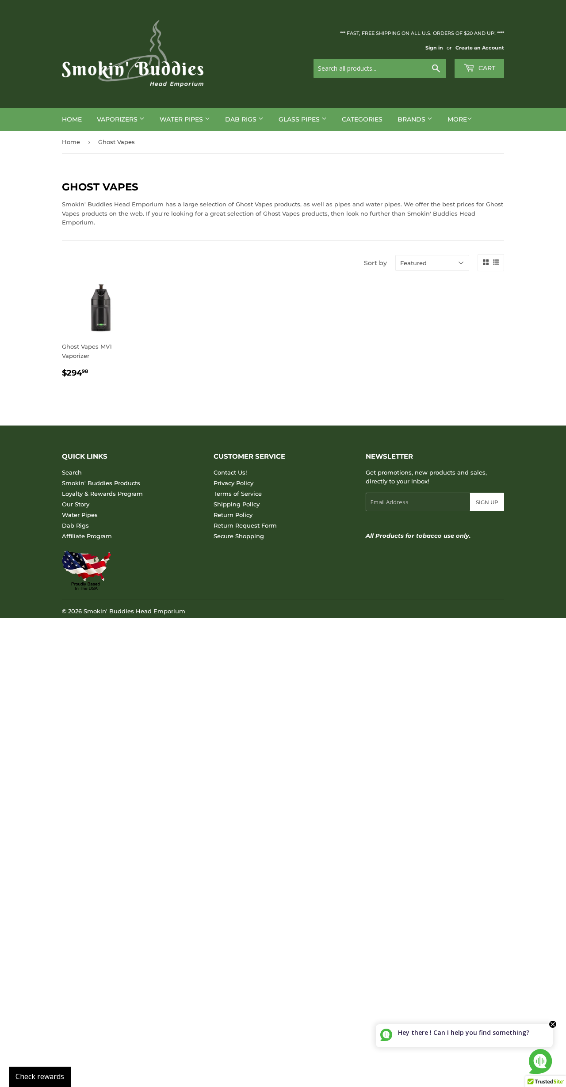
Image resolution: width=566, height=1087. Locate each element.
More (457, 119)
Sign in (434, 48)
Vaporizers (118, 119)
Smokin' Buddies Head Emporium (134, 611)
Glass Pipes (300, 119)
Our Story (75, 504)
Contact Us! (230, 472)
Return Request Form (245, 525)
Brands (412, 119)
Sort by (375, 263)
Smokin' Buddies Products (101, 482)
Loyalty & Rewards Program (102, 493)
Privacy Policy (233, 482)
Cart (486, 68)
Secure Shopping (239, 536)
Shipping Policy (237, 504)
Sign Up (487, 502)
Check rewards (39, 1076)
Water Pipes (182, 119)
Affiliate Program (87, 536)
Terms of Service (238, 493)
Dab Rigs (241, 119)
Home (72, 119)
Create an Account (479, 48)
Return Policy (233, 514)
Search (72, 472)
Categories (362, 119)
